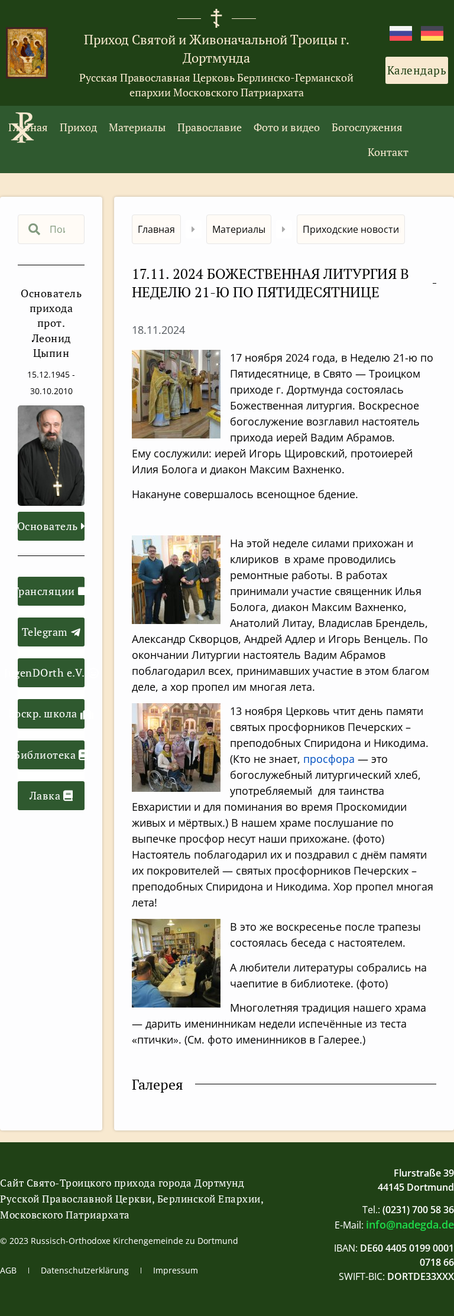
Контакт (388, 152)
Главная (28, 127)
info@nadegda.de (410, 1224)
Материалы (137, 127)
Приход (78, 127)
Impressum (175, 1270)
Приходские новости (351, 229)
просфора (329, 759)
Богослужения (367, 127)
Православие (209, 127)
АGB (8, 1270)
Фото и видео (287, 127)
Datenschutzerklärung (85, 1270)
